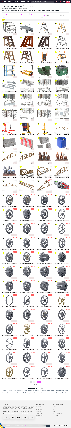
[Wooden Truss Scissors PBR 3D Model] (9, 185)
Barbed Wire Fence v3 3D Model (8, 120)
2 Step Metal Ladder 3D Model (60, 62)
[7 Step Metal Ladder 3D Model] (44, 27)
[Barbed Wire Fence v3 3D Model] (9, 113)
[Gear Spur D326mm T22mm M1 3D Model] (61, 328)
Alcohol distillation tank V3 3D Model (43, 163)
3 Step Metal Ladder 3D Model (60, 48)
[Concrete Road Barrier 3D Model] (26, 142)
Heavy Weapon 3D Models (55, 392)
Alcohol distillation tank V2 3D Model (61, 163)
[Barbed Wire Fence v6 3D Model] (26, 99)
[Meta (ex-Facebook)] (62, 426)
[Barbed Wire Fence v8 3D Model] (61, 85)
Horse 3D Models (36, 390)
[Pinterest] (59, 426)
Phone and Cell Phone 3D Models (62, 390)
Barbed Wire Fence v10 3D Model (26, 91)
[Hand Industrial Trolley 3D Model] (26, 27)
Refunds (54, 419)
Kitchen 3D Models (27, 390)
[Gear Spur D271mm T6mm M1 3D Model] (61, 357)
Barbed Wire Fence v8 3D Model (60, 91)
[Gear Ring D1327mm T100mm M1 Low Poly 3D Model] (9, 300)
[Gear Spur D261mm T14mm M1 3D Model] (44, 372)
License (54, 411)
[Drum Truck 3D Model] (44, 128)
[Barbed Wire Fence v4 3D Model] (61, 99)
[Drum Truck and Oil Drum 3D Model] (26, 128)
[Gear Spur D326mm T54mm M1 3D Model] (44, 328)
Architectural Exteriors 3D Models (47, 390)
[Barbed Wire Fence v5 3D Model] (44, 99)
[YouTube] (67, 426)
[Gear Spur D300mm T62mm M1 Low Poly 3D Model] (26, 285)
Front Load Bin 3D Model (59, 77)
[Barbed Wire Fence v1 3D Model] (44, 113)
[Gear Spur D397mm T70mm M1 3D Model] (61, 314)
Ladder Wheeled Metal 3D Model (8, 34)
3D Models (38, 406)
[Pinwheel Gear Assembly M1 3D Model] (26, 300)
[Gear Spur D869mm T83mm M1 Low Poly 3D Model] (9, 199)
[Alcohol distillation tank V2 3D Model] (61, 156)
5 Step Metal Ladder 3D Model (60, 34)
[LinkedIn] (64, 426)
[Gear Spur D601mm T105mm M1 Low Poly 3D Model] (26, 214)
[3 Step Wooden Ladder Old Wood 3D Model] (9, 41)
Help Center (55, 408)
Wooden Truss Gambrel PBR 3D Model (61, 177)
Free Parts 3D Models (12, 14)
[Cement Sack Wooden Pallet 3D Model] (61, 142)
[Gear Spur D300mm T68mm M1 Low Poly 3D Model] (9, 285)
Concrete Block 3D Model (41, 148)
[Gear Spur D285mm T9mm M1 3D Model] (44, 357)
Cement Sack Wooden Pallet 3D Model (61, 148)
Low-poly (34, 14)
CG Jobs (38, 419)
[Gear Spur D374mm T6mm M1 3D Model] (26, 328)
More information (28, 425)
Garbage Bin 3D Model (41, 77)
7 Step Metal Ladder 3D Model (42, 34)
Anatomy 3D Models (36, 394)
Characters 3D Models (17, 390)
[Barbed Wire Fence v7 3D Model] (9, 99)
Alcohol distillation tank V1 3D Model (8, 177)
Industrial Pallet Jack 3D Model (25, 77)
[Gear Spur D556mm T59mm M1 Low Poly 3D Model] (26, 242)
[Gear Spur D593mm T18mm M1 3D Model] (61, 300)
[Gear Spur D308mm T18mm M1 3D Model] (44, 343)
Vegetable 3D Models (7, 392)
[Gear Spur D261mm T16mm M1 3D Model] (9, 372)
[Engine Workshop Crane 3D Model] (9, 128)
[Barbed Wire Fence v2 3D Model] (26, 113)
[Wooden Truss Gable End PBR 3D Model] (9, 156)
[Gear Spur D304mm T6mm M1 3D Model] (9, 357)
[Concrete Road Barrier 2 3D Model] (9, 142)
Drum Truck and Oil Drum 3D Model (26, 134)
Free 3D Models (39, 409)
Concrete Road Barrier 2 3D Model (8, 148)
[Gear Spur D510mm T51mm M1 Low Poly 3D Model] (61, 242)
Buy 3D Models (40, 404)
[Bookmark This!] (15, 32)
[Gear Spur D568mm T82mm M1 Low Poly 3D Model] (26, 228)
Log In (64, 1)
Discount (24, 14)
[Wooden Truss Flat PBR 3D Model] (26, 185)
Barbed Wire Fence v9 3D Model (43, 91)
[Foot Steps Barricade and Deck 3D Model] (9, 85)
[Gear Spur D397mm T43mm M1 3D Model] (9, 328)
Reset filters (66, 19)
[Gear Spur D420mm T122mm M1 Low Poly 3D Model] (61, 257)
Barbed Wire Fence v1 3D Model (42, 120)
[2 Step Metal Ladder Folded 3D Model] (44, 56)
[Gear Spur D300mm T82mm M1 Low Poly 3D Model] (61, 271)
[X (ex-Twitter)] (57, 426)
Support (54, 406)
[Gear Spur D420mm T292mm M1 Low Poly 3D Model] (44, 257)
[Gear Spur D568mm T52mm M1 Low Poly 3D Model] (61, 228)
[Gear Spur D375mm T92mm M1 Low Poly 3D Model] (9, 271)
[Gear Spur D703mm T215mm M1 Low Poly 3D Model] (26, 199)
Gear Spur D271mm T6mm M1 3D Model (62, 364)
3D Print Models (39, 408)
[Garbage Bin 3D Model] (44, 70)
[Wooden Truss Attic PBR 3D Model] (44, 185)
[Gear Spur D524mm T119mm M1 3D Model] (26, 314)
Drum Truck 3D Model (41, 134)
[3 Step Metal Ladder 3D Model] (61, 41)
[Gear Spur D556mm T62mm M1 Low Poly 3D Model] (9, 242)
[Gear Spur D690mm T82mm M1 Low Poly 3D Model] (61, 199)
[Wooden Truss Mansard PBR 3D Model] (26, 156)
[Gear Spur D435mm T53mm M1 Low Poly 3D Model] (26, 257)
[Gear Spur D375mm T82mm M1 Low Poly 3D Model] (26, 271)
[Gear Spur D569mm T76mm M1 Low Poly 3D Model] (61, 214)
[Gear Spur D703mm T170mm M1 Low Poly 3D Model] (44, 199)
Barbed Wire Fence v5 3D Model (43, 105)
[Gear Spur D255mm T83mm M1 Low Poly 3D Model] (44, 285)
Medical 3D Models (34, 392)
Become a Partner (40, 415)
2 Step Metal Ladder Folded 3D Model (44, 62)
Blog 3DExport (39, 417)
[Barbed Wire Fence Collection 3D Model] (61, 113)
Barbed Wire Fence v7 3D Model (7, 105)
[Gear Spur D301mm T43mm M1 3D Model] (26, 357)
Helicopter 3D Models (44, 392)
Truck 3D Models (65, 392)
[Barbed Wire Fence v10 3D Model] (26, 85)
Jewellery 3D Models (17, 392)
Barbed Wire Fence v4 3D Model (60, 105)
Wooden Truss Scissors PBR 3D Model (9, 191)
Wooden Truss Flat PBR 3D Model (26, 191)
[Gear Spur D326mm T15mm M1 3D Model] (9, 343)
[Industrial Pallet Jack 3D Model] (26, 70)
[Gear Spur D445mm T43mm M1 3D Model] (44, 314)
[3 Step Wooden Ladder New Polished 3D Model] (26, 41)
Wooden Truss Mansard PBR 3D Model (26, 163)
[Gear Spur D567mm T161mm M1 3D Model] (9, 314)
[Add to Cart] (13, 32)
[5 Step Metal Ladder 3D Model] (61, 27)
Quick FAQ (55, 409)
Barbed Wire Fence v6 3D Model (25, 105)
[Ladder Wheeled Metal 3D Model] (9, 27)
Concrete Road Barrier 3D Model (25, 148)
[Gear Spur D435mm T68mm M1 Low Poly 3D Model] (9, 257)
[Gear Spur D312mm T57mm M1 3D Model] (26, 343)
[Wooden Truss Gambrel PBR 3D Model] (61, 171)
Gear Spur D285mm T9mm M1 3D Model (44, 364)
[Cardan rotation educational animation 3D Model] (61, 185)
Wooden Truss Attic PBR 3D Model (43, 191)
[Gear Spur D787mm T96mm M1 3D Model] (44, 300)
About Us (5, 404)
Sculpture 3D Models (8, 390)
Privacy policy (56, 415)
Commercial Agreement (57, 413)
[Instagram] (55, 426)
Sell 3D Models (39, 413)
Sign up (68, 1)
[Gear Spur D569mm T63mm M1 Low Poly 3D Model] (9, 228)
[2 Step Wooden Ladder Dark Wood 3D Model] (26, 56)
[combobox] (51, 16)
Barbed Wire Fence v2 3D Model (25, 120)
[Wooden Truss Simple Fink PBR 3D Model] (61, 128)
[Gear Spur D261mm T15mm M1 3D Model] (26, 372)
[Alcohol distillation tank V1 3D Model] (9, 171)
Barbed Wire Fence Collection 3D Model (62, 120)
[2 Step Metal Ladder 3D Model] (61, 56)
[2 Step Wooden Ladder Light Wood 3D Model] (9, 56)
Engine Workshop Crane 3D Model (8, 134)
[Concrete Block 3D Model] (44, 142)
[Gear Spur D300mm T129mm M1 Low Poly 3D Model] (44, 271)
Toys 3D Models (26, 392)
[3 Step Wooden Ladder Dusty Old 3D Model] (44, 41)
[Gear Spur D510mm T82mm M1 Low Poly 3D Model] (44, 242)
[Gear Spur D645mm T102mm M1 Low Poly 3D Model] (9, 214)
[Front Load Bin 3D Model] (61, 70)
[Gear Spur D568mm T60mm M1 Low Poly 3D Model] (44, 228)
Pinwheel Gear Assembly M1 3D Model (26, 306)
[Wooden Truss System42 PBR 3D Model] (26, 171)
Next (38, 381)
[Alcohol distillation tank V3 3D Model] (44, 156)
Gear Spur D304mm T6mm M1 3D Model (9, 364)
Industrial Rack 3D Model (6, 77)
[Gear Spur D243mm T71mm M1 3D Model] (61, 372)
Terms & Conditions (56, 417)
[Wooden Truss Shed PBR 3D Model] (44, 171)
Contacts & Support (58, 404)
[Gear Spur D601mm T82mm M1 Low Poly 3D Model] (44, 214)
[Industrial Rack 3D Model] (9, 70)
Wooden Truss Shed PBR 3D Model (43, 177)
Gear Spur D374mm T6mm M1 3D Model (27, 335)
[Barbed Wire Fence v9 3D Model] (44, 85)
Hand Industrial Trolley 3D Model (25, 34)
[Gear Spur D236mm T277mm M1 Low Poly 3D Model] (61, 285)
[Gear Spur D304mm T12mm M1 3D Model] (61, 343)
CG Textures (38, 411)
